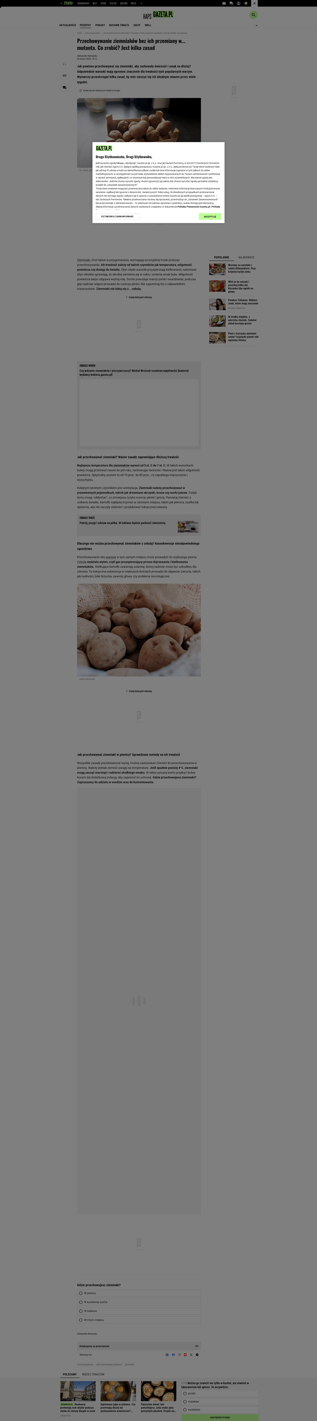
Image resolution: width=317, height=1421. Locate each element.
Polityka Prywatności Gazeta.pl (193, 206)
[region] (158, 182)
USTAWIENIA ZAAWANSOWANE (117, 216)
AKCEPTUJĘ (210, 216)
